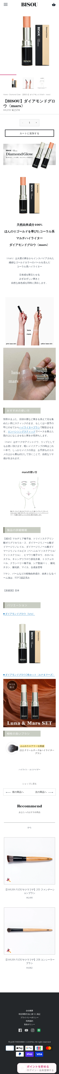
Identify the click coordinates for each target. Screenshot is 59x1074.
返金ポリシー (29, 1024)
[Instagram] (32, 1030)
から (29, 827)
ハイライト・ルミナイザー (29, 769)
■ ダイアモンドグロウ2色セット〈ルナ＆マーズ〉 (29, 674)
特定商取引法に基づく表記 (29, 1014)
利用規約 (29, 1021)
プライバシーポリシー (29, 1017)
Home (5, 94)
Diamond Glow (14, 94)
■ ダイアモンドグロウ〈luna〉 (19, 613)
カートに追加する (29, 133)
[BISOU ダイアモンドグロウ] (29, 620)
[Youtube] (26, 1030)
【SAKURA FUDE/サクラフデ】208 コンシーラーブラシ (30, 961)
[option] (14, 83)
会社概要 (29, 1010)
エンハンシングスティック (21, 431)
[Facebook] (20, 1030)
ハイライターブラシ (29, 427)
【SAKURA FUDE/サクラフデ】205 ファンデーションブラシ (30, 891)
